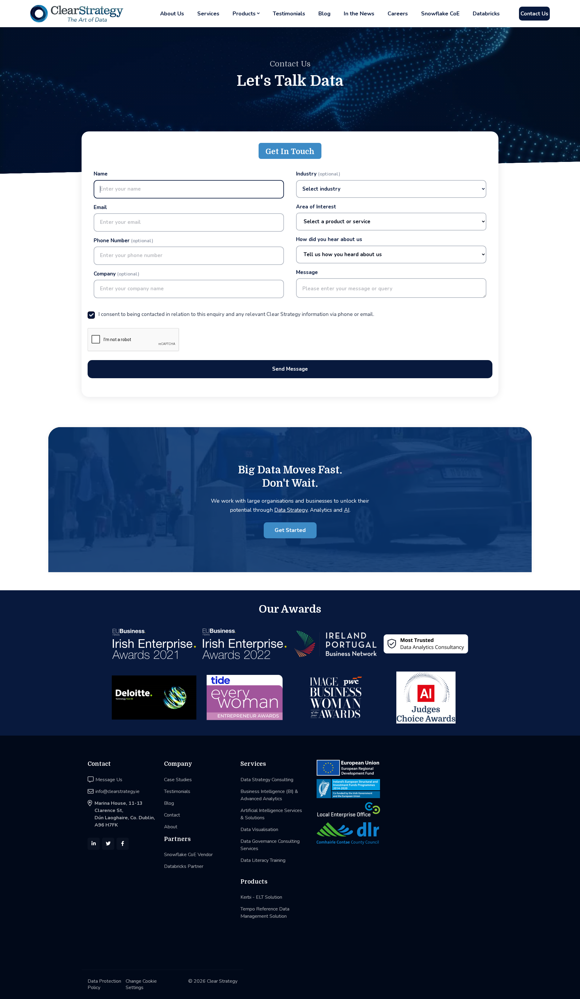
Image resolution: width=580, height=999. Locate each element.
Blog (324, 13)
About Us (172, 13)
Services (208, 13)
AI (347, 510)
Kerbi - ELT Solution (261, 897)
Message (307, 272)
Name (101, 174)
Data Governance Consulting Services (270, 845)
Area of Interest (316, 207)
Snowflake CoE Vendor (188, 854)
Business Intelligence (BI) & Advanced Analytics (269, 795)
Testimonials (289, 13)
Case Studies (178, 779)
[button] (246, 13)
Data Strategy (291, 510)
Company (116, 274)
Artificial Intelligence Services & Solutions (271, 814)
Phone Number (123, 241)
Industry (318, 174)
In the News (359, 13)
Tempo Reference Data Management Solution (264, 913)
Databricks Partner (183, 866)
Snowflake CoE (440, 13)
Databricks (486, 13)
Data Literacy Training (262, 860)
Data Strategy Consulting (266, 779)
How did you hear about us (329, 240)
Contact (172, 815)
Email (100, 208)
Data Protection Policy (104, 984)
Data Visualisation (259, 829)
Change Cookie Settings (141, 984)
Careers (398, 13)
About (170, 826)
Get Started (290, 530)
